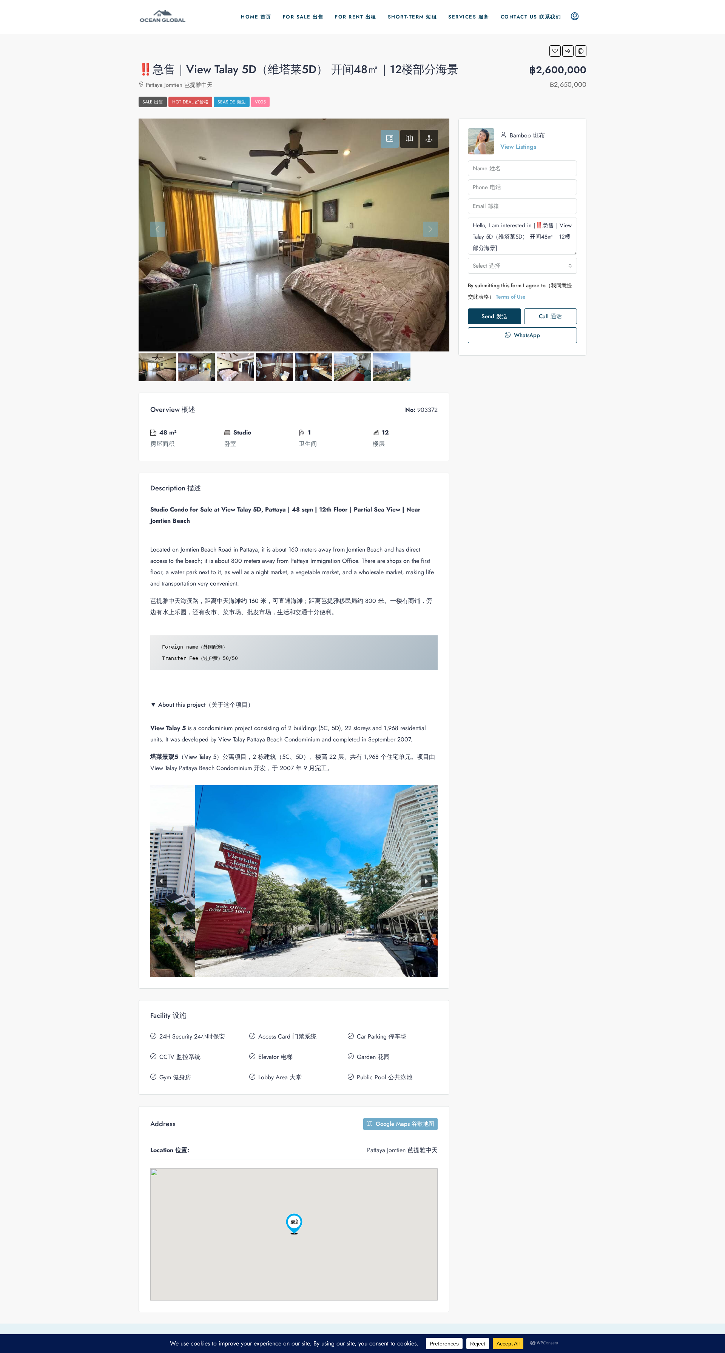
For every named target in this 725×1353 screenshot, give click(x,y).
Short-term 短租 (412, 16)
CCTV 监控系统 (180, 1057)
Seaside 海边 (232, 102)
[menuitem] (575, 17)
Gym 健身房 (175, 1077)
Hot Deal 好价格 (190, 102)
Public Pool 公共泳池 (384, 1077)
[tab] (390, 139)
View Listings (518, 146)
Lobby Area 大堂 (280, 1077)
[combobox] (522, 266)
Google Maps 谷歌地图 (404, 1124)
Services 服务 (468, 16)
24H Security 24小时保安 (192, 1036)
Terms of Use (511, 296)
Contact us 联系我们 (531, 16)
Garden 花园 (373, 1057)
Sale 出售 (152, 102)
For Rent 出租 (355, 16)
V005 (260, 102)
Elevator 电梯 (275, 1057)
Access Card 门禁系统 (287, 1036)
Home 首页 (256, 16)
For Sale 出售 (303, 16)
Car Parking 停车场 (382, 1036)
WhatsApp (526, 335)
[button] (555, 51)
